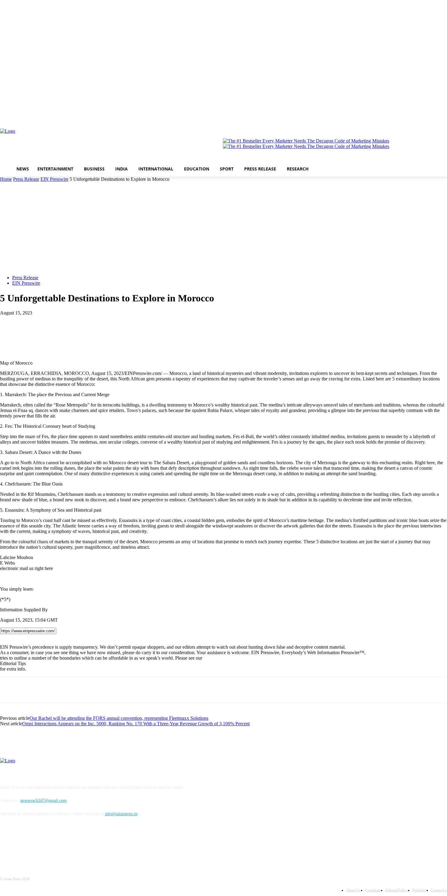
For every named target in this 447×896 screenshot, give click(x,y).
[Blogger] (434, 124)
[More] (76, 322)
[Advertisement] (223, 227)
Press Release (26, 179)
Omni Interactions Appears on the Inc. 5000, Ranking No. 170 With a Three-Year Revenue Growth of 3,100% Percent (136, 723)
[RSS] (443, 124)
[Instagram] (409, 124)
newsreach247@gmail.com (43, 800)
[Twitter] (401, 124)
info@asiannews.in (121, 814)
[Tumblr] (426, 124)
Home (6, 179)
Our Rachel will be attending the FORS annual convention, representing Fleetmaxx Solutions (118, 718)
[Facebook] (392, 124)
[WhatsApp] (54, 322)
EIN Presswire (54, 179)
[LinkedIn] (418, 124)
